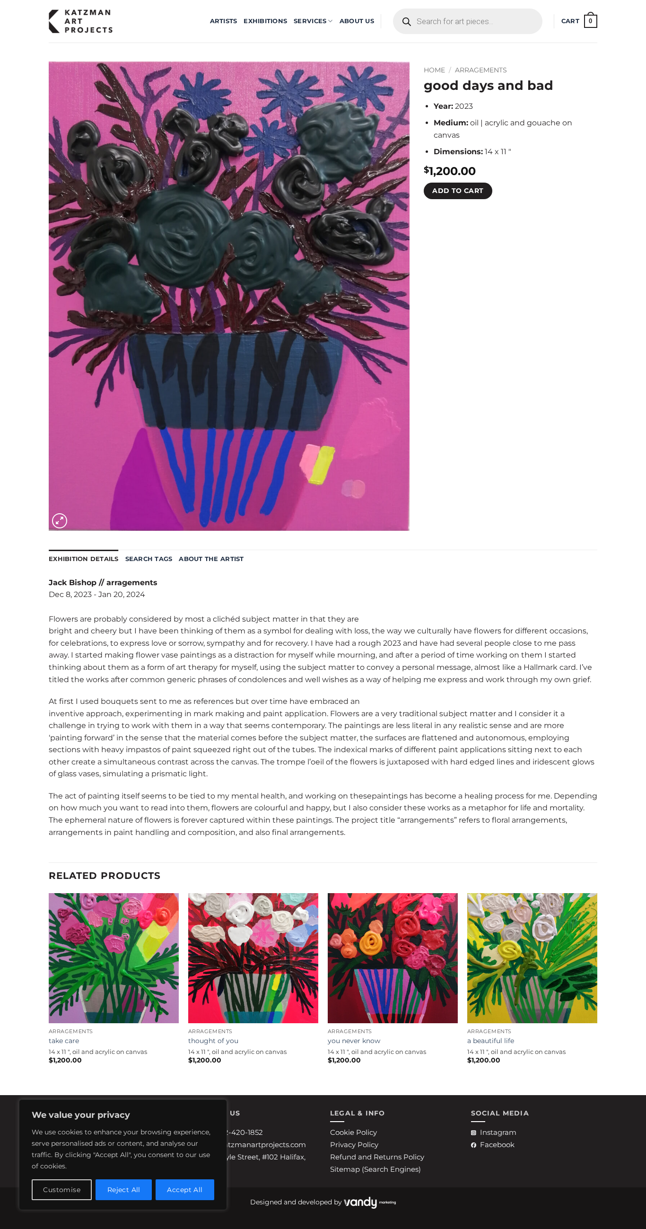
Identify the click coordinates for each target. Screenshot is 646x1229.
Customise (61, 1189)
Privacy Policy (354, 1144)
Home (434, 70)
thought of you (213, 1040)
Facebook (497, 1144)
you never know (354, 1040)
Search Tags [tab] (149, 558)
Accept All (184, 1189)
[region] (123, 1154)
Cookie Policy (353, 1132)
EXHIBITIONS (265, 21)
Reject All (123, 1189)
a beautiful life (490, 1040)
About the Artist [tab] (211, 558)
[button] (579, 21)
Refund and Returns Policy (377, 1156)
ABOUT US (357, 21)
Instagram (498, 1132)
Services (310, 21)
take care (64, 1040)
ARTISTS (223, 21)
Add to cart (458, 190)
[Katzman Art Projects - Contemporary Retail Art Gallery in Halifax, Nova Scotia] (96, 21)
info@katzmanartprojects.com (252, 1144)
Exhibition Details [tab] (84, 558)
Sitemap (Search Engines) (375, 1169)
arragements (481, 70)
